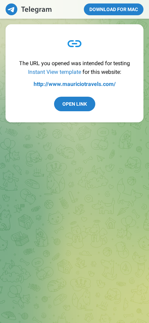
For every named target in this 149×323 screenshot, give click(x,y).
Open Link (74, 104)
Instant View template (54, 72)
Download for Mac (113, 9)
